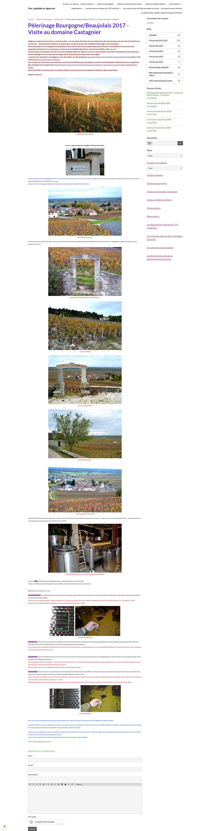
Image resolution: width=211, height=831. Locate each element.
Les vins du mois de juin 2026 (159, 111)
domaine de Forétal (77, 65)
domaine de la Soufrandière (116, 65)
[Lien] (55, 784)
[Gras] (30, 784)
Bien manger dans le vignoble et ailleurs (164, 73)
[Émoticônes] (72, 784)
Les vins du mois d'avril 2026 (159, 128)
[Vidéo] (65, 784)
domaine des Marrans (95, 65)
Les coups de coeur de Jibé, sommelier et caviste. (141, 8)
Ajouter (32, 829)
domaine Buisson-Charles (98, 57)
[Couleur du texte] (44, 784)
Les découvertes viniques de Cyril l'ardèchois (102, 8)
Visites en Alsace (87, 4)
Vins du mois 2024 (164, 51)
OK (180, 143)
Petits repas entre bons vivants (164, 80)
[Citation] (48, 784)
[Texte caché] (58, 784)
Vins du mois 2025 (164, 56)
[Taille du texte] (40, 784)
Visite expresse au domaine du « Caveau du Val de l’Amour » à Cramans (165, 94)
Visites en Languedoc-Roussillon (129, 4)
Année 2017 (59, 19)
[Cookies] (4, 826)
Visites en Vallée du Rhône (155, 4)
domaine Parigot (119, 57)
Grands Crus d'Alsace (71, 4)
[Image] (62, 784)
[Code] (69, 784)
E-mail (30, 765)
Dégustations (77, 8)
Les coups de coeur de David (171, 8)
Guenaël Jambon (60, 65)
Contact (150, 23)
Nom (30, 756)
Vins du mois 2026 (164, 62)
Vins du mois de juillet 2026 (158, 103)
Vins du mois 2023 (164, 46)
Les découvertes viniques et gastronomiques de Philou (161, 13)
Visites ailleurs (174, 4)
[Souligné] (36, 784)
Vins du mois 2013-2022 (164, 40)
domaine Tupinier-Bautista (50, 60)
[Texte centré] (52, 784)
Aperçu (79, 784)
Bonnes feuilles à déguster (164, 67)
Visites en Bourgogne (105, 4)
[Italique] (33, 784)
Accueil (31, 19)
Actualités (164, 35)
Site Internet (32, 774)
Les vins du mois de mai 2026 (159, 119)
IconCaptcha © (60, 824)
